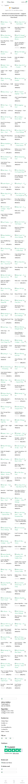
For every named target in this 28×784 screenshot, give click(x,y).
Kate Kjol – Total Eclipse (7, 490)
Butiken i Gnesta (5, 731)
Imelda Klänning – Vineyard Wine (19, 412)
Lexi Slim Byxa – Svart (20, 478)
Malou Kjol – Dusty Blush (21, 281)
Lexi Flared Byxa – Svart (7, 294)
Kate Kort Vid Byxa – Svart (20, 373)
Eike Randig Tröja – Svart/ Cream (6, 604)
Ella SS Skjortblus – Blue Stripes (21, 656)
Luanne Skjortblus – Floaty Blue (5, 589)
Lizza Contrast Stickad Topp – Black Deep (20, 590)
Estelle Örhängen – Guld (21, 425)
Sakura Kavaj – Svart (6, 95)
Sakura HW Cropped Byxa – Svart (6, 504)
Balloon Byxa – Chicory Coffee (21, 575)
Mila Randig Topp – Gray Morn (20, 306)
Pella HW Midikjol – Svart (20, 58)
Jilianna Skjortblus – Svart (21, 603)
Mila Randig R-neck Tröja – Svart (7, 319)
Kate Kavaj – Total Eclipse (5, 28)
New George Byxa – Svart (6, 412)
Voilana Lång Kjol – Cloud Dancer (6, 399)
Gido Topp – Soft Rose (7, 110)
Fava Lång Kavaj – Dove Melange (7, 41)
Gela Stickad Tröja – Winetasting (6, 163)
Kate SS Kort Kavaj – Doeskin (6, 123)
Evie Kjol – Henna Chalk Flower (7, 685)
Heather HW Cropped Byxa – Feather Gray (20, 562)
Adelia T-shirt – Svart (6, 436)
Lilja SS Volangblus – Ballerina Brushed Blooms (20, 44)
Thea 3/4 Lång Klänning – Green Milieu (7, 671)
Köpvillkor (3, 725)
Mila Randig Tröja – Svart (6, 656)
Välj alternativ (11, 23)
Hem (2, 5)
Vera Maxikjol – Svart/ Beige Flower (6, 346)
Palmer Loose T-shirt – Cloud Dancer (20, 149)
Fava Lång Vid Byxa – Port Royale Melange (20, 199)
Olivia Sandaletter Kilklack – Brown (5, 477)
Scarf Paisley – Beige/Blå (4, 306)
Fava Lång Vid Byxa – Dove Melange (20, 136)
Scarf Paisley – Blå (5, 463)
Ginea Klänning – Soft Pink (20, 359)
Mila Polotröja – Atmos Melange (20, 616)
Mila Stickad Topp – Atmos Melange (6, 534)
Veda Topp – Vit (5, 331)
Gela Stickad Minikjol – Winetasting (6, 373)
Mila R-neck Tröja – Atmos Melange (20, 241)
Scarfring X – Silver (19, 187)
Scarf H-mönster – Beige (21, 533)
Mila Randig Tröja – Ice (21, 399)
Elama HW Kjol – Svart (20, 294)
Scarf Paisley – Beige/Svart (18, 685)
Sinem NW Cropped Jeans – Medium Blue (6, 630)
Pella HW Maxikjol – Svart (6, 452)
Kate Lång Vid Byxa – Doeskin (20, 71)
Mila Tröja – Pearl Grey (21, 629)
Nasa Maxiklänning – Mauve (6, 149)
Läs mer (11, 665)
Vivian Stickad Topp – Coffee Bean (20, 254)
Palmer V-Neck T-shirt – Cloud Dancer (7, 268)
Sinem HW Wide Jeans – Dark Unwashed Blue (20, 520)
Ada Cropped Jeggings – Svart (21, 98)
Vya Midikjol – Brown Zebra (20, 123)
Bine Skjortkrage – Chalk (7, 84)
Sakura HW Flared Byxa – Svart (7, 136)
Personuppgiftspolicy (6, 727)
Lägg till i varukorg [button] (11, 79)
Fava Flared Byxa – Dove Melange (19, 319)
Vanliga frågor (4, 721)
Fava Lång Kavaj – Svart (21, 267)
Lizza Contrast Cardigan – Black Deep (7, 214)
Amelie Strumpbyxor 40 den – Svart (21, 452)
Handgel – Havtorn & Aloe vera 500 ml (20, 438)
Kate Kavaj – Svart (5, 174)
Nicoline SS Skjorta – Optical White (20, 386)
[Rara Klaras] (14, 2)
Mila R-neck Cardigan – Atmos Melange (21, 505)
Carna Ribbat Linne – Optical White (6, 518)
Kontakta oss (4, 723)
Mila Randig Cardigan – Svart (7, 547)
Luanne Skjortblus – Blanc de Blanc (5, 560)
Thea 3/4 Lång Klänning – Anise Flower (21, 671)
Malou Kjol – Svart (19, 210)
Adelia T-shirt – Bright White (6, 71)
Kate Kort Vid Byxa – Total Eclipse (20, 228)
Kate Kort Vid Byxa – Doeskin (20, 84)
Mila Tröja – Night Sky (6, 575)
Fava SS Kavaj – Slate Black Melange (20, 643)
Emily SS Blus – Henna (20, 546)
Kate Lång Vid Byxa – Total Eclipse (20, 28)
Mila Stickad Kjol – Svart (21, 162)
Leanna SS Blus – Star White (6, 643)
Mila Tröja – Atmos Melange (5, 385)
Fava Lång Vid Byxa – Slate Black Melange (20, 491)
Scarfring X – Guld (5, 357)
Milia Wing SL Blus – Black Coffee (20, 465)
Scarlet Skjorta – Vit (6, 187)
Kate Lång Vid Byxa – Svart (6, 199)
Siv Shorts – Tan (5, 615)
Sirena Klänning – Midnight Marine (19, 333)
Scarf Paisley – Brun (6, 226)
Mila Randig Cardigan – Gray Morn (21, 346)
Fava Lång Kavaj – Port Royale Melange (20, 176)
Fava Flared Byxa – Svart (5, 254)
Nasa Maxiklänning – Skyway (6, 241)
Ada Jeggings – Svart (20, 110)
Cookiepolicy (4, 729)
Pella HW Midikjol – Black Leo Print (6, 281)
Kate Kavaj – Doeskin (6, 57)
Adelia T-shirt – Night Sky (6, 426)
